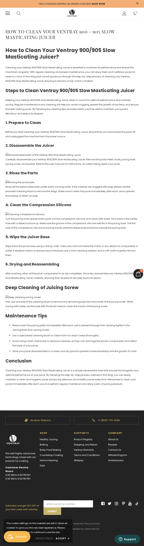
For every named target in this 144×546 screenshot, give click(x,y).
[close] (137, 3)
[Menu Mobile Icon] (7, 13)
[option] (38, 420)
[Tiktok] (136, 503)
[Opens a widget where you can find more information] (127, 539)
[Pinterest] (122, 503)
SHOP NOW (98, 3)
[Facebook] (102, 503)
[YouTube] (129, 503)
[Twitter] (109, 503)
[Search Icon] (19, 13)
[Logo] (72, 13)
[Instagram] (115, 503)
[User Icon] (124, 13)
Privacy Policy (92, 523)
